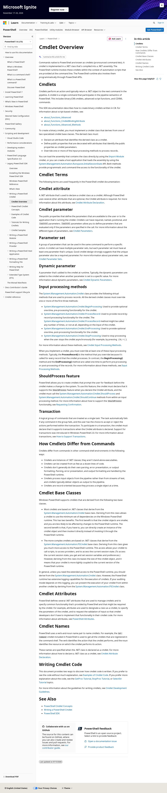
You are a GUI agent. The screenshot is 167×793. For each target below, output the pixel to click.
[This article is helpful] (157, 78)
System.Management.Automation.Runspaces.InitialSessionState (70, 163)
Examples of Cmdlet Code (95, 675)
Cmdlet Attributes (143, 59)
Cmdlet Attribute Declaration (90, 202)
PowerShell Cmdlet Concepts (58, 706)
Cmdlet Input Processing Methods (104, 345)
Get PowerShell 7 (154, 30)
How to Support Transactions (70, 436)
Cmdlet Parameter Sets (50, 259)
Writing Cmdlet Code (145, 66)
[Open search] (154, 22)
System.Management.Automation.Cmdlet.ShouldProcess (87, 393)
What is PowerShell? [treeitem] (16, 62)
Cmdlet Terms (142, 47)
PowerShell (52, 38)
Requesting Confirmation (68, 404)
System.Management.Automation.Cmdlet (63, 293)
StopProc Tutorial (100, 678)
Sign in (161, 22)
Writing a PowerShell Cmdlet (58, 709)
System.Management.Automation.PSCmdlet (65, 544)
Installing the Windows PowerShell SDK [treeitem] (19, 174)
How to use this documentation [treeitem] (18, 52)
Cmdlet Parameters (82, 230)
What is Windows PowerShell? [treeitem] (14, 68)
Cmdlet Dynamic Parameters (97, 279)
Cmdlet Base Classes (145, 56)
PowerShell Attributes (83, 618)
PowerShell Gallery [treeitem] (13, 124)
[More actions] (125, 39)
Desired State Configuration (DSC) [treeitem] (17, 117)
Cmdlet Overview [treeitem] (19, 201)
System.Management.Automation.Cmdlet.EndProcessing (72, 328)
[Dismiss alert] (162, 5)
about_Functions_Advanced (57, 117)
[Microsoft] (5, 22)
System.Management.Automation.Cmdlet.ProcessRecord (72, 313)
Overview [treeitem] (13, 168)
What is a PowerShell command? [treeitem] (16, 81)
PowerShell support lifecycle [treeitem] (17, 292)
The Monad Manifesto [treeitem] (16, 282)
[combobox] (18, 42)
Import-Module (116, 156)
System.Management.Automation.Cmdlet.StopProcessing (72, 335)
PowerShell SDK (52, 713)
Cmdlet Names (142, 63)
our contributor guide (55, 746)
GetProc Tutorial (83, 678)
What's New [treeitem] (14, 189)
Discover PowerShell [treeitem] (16, 87)
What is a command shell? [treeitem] (18, 74)
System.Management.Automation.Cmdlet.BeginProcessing (73, 306)
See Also (139, 70)
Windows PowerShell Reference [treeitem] (18, 182)
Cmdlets (139, 43)
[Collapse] (32, 36)
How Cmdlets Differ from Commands (146, 51)
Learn (42, 38)
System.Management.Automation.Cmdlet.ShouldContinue (67, 397)
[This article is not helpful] (160, 78)
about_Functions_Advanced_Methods (62, 124)
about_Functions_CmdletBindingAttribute (64, 121)
